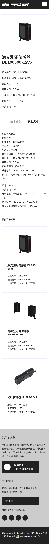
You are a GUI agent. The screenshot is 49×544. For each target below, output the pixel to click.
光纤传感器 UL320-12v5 (22, 397)
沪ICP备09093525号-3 (30, 536)
